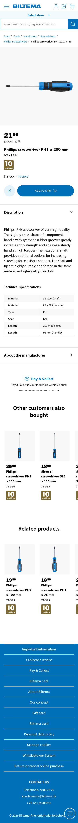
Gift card (39, 713)
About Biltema (39, 691)
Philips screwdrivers (15, 41)
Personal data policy (39, 734)
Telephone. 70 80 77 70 (39, 790)
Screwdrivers (48, 36)
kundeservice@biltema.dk (39, 796)
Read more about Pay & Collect (37, 390)
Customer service (39, 659)
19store (23, 176)
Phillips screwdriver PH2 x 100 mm (18, 590)
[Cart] (72, 6)
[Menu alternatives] (6, 6)
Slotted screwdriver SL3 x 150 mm (53, 476)
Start (7, 36)
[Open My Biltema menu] (56, 6)
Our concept (39, 702)
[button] (39, 15)
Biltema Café (39, 681)
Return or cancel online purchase (39, 766)
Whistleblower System (39, 755)
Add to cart (43, 190)
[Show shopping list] (64, 6)
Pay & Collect (39, 670)
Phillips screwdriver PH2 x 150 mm (18, 476)
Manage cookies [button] (39, 744)
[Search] (73, 24)
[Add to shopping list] (9, 190)
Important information (39, 649)
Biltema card (39, 723)
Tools (17, 36)
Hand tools (30, 36)
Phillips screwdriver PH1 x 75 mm (53, 590)
